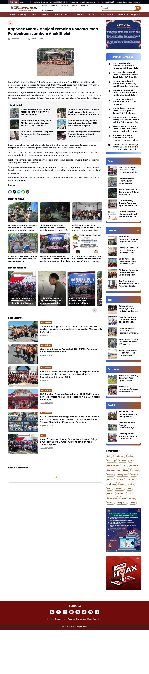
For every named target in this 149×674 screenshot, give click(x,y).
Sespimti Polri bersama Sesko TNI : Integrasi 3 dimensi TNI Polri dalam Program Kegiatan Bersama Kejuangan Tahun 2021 (125, 110)
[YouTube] (71, 612)
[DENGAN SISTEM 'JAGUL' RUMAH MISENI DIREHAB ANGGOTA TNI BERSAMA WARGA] (14, 113)
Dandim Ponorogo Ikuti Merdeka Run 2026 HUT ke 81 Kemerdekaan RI (127, 319)
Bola (73, 5)
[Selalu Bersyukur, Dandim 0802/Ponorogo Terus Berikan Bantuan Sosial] (112, 426)
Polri (43, 435)
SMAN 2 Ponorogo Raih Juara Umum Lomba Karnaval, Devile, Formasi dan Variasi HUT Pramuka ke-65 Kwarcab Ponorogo (71, 329)
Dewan (68, 14)
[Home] (10, 22)
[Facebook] (10, 192)
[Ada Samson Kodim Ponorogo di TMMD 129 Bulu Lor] (112, 343)
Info (100, 619)
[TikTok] (84, 612)
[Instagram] (65, 612)
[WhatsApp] (23, 192)
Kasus (101, 14)
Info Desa (58, 14)
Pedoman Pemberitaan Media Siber (82, 619)
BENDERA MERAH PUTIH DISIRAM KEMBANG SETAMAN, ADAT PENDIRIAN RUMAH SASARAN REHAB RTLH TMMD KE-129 (128, 330)
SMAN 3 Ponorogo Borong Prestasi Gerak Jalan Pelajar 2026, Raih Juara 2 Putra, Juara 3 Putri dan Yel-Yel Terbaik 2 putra (22, 300)
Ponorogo (22, 14)
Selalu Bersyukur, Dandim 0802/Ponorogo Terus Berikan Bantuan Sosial (127, 425)
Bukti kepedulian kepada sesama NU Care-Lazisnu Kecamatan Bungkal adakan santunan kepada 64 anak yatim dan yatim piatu (128, 436)
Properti (134, 14)
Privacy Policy (60, 619)
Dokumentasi (47, 11)
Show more (55, 460)
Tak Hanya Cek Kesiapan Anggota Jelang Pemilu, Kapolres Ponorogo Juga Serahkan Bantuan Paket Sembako (128, 414)
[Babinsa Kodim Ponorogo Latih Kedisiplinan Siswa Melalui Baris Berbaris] (112, 309)
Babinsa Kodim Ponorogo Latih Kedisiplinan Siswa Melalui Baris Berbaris (128, 308)
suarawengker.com (79, 626)
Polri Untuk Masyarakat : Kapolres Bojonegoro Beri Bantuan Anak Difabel (37, 134)
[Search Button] (138, 8)
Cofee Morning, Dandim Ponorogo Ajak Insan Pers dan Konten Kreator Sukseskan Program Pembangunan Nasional (86, 227)
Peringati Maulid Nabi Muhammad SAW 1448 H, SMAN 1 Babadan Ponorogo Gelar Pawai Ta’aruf (125, 83)
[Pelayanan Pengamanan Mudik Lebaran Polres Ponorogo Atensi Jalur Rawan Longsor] (23, 212)
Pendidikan (45, 14)
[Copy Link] (27, 192)
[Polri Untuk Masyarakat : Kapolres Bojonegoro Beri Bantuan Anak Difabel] (14, 135)
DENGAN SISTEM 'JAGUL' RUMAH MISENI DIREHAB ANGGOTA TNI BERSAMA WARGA (35, 112)
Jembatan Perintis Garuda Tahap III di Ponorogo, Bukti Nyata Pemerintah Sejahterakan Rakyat (84, 112)
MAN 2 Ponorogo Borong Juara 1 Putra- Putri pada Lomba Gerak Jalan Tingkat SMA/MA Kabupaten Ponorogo (125, 128)
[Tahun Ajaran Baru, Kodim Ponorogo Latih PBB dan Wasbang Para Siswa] (112, 354)
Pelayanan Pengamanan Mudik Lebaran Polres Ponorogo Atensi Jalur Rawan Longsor (23, 227)
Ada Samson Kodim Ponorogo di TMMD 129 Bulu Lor (128, 341)
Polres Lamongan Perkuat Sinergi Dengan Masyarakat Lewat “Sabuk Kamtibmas (84, 134)
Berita (53, 5)
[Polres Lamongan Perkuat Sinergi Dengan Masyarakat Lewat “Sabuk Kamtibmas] (61, 135)
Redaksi (50, 619)
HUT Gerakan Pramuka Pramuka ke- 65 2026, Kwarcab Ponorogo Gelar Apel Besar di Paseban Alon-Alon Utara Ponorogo (70, 397)
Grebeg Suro (122, 14)
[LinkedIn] (90, 612)
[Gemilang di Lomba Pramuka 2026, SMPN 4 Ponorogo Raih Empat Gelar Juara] (23, 354)
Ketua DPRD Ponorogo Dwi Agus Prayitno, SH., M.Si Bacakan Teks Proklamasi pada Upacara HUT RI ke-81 (128, 239)
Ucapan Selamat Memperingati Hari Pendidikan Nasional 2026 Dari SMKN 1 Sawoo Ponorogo (87, 258)
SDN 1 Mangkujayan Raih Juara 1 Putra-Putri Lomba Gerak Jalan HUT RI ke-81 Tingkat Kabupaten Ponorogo (125, 74)
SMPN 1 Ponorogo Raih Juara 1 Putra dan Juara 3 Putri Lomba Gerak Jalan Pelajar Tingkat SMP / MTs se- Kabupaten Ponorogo (124, 92)
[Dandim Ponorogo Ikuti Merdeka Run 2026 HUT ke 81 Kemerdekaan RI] (112, 320)
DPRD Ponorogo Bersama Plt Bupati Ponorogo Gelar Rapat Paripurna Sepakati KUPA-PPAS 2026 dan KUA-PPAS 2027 (129, 261)
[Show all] (137, 161)
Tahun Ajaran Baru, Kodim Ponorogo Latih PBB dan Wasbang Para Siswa (128, 353)
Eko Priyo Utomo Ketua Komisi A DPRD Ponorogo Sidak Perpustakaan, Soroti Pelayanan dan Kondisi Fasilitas (129, 283)
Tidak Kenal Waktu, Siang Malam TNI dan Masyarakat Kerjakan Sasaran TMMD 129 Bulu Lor (36, 123)
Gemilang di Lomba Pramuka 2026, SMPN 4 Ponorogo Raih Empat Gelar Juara (69, 350)
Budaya (33, 14)
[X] (14, 192)
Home (44, 5)
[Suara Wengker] (23, 8)
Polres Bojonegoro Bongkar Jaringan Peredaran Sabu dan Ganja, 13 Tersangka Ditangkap (55, 258)
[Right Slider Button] (138, 14)
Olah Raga (79, 14)
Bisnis (63, 5)
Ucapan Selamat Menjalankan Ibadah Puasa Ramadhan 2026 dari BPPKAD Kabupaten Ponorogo (82, 123)
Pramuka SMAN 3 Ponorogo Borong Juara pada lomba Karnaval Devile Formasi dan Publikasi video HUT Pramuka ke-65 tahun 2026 (69, 374)
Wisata (110, 14)
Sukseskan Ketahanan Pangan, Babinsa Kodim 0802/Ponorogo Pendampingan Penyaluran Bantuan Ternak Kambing (128, 389)
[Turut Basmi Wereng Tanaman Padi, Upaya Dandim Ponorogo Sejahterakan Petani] (112, 379)
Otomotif (91, 14)
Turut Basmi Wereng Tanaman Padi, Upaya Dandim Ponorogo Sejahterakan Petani (128, 378)
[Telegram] (18, 192)
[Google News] (77, 612)
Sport (83, 5)
